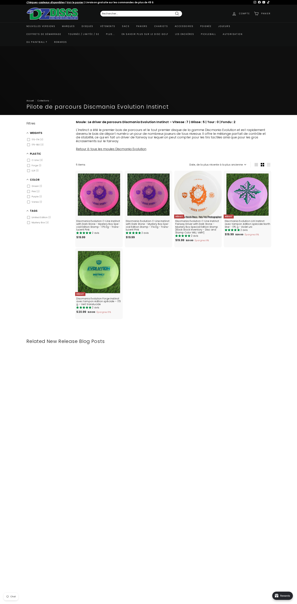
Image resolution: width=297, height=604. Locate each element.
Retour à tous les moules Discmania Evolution (111, 149)
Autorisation (233, 34)
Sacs (125, 26)
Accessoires (184, 26)
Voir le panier (75, 2)
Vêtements (107, 26)
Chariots (161, 26)
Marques (68, 26)
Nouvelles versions (40, 26)
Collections (43, 100)
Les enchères (184, 34)
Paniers (141, 26)
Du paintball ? (36, 42)
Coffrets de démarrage (43, 34)
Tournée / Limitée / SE (83, 34)
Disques (87, 26)
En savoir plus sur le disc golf (145, 34)
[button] (84, 233)
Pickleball (208, 34)
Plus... (110, 34)
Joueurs (224, 26)
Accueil (30, 100)
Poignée (205, 26)
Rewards (60, 42)
